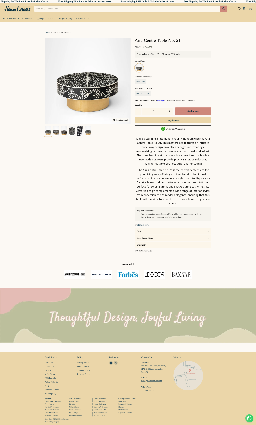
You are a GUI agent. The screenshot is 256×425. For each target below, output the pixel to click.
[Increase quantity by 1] (169, 111)
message (160, 100)
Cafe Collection (75, 399)
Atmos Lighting (99, 415)
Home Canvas (143, 225)
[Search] (223, 9)
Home (47, 33)
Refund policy (51, 393)
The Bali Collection (52, 407)
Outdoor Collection (101, 407)
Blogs (47, 386)
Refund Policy (83, 366)
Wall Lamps (73, 413)
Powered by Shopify (52, 422)
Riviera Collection (51, 415)
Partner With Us (51, 382)
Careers (48, 370)
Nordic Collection (100, 413)
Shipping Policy (83, 370)
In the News (50, 374)
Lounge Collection (125, 404)
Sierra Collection (75, 410)
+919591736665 (148, 390)
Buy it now (173, 120)
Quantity (138, 105)
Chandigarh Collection (53, 401)
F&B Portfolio (50, 378)
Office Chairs (74, 407)
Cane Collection (100, 399)
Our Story (49, 362)
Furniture (26, 18)
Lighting (39, 18)
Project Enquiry (65, 18)
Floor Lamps (49, 404)
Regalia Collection (125, 413)
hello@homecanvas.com (151, 381)
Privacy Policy (83, 362)
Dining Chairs (74, 401)
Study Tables (123, 410)
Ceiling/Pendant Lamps (126, 399)
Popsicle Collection (52, 410)
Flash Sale (122, 401)
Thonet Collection (51, 413)
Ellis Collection (99, 401)
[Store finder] (188, 376)
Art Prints (48, 399)
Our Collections (10, 18)
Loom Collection (100, 404)
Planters (121, 407)
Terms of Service (52, 390)
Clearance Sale (82, 18)
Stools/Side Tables (100, 410)
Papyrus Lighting (75, 415)
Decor (51, 18)
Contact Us (49, 366)
